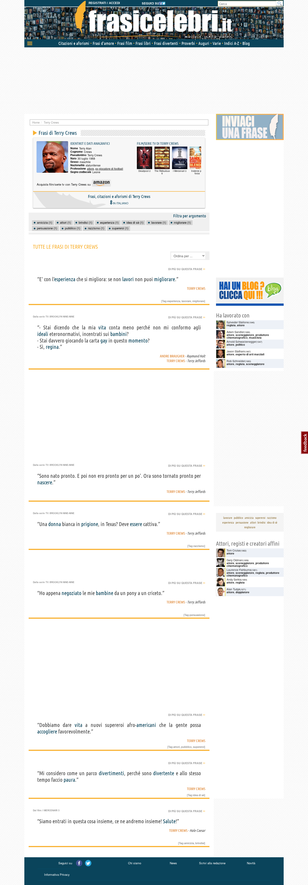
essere (136, 524)
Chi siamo (134, 863)
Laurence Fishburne (239, 570)
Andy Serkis (234, 579)
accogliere (47, 732)
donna (54, 524)
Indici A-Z (231, 43)
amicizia (189, 843)
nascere (44, 482)
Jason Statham (236, 351)
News (173, 863)
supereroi (198, 747)
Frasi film (124, 43)
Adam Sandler (235, 332)
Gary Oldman (235, 560)
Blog (246, 43)
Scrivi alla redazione (212, 863)
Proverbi (188, 43)
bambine (104, 593)
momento (138, 341)
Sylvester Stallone (238, 322)
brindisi (199, 843)
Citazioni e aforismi (73, 43)
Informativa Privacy (57, 874)
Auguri (203, 43)
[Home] (154, 20)
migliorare (164, 279)
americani (146, 725)
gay (103, 341)
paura (69, 780)
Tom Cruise (234, 550)
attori (176, 747)
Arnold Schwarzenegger (241, 341)
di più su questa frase (186, 269)
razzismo (198, 546)
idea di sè (198, 795)
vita (102, 327)
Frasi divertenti (166, 43)
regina (52, 347)
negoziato (71, 593)
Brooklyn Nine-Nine (62, 316)
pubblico (186, 747)
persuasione (197, 615)
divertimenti (111, 773)
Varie (217, 43)
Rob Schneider (236, 361)
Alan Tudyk (233, 589)
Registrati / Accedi (104, 3)
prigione (89, 524)
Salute (169, 821)
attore (90, 168)
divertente (163, 773)
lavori (128, 279)
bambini (118, 334)
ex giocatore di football (109, 168)
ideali (42, 334)
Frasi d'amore (103, 43)
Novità (251, 863)
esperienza (64, 279)
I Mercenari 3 (51, 810)
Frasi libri (143, 43)
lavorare (186, 301)
